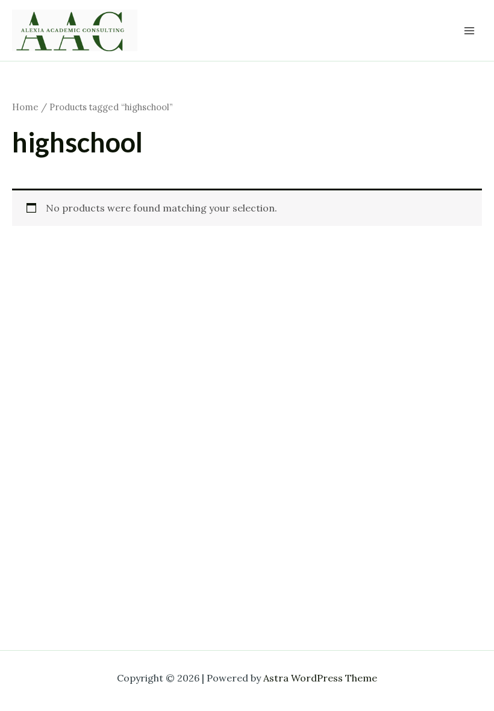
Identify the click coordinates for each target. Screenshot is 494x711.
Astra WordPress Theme (320, 678)
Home (25, 107)
